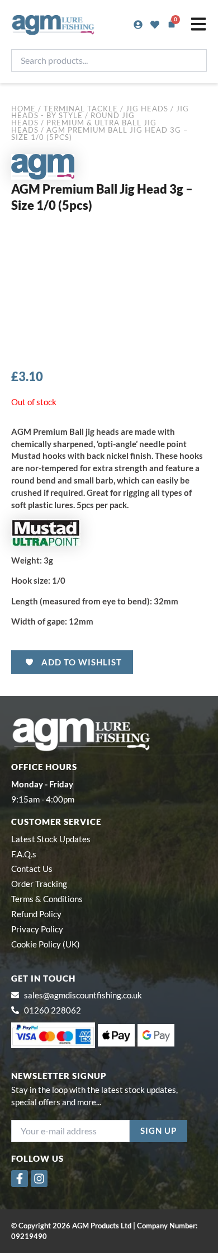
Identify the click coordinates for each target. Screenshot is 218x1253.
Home (23, 108)
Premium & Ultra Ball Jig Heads (84, 126)
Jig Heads (147, 108)
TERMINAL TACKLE (81, 108)
